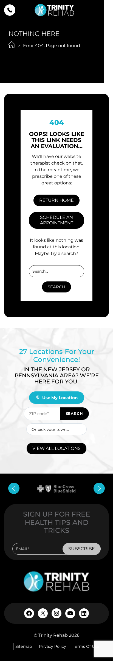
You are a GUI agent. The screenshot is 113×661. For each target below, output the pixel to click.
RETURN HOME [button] (56, 200)
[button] (9, 10)
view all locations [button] (56, 448)
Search (56, 286)
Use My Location (60, 397)
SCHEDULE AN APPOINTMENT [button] (56, 220)
